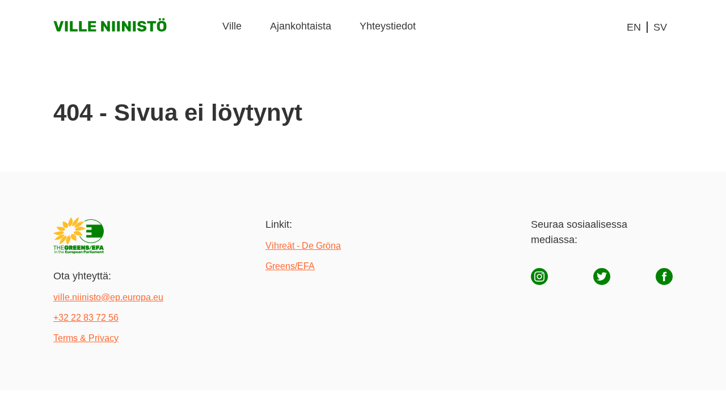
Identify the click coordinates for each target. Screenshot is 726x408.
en (634, 27)
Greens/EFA (290, 266)
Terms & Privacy (86, 338)
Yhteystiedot (388, 26)
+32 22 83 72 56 (86, 317)
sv (660, 27)
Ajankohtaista (300, 26)
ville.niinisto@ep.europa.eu (108, 297)
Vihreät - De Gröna (303, 245)
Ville (232, 26)
